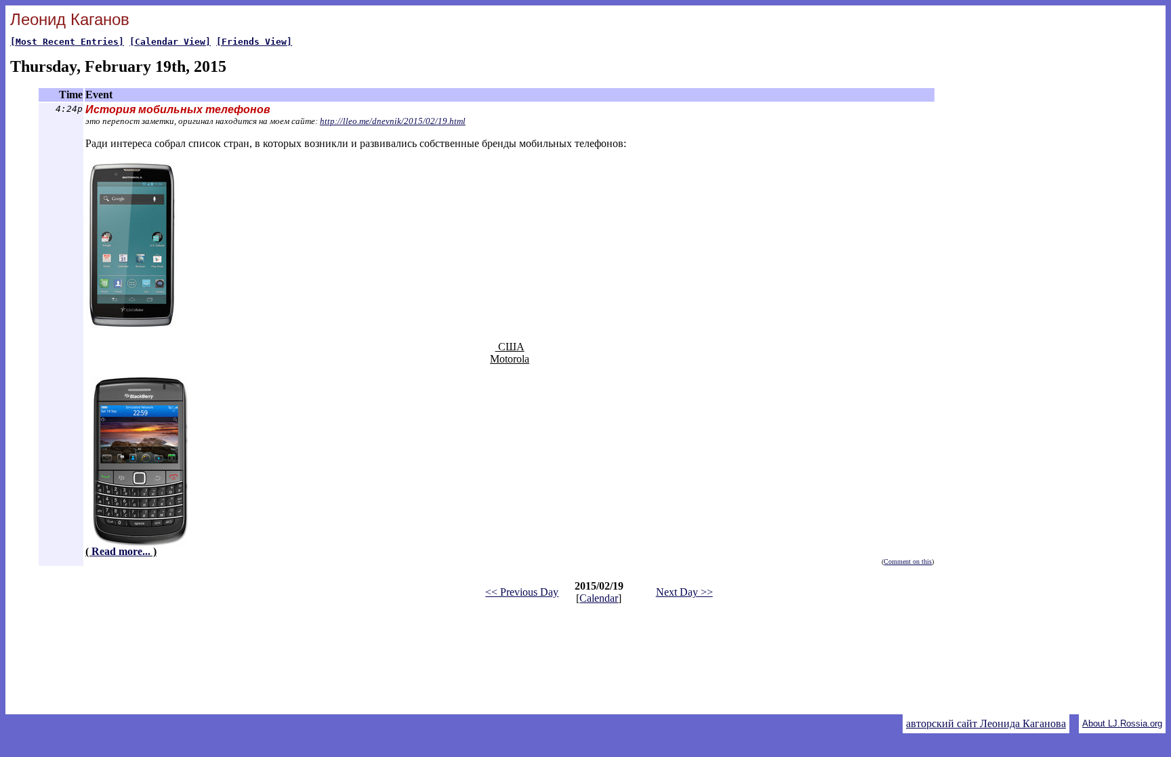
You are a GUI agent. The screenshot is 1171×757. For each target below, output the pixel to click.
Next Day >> (684, 592)
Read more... (120, 551)
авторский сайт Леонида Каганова (986, 723)
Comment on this (908, 561)
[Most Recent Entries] (67, 42)
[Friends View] (254, 42)
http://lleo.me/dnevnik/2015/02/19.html (393, 121)
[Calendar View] (170, 42)
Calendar (598, 598)
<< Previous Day (521, 592)
